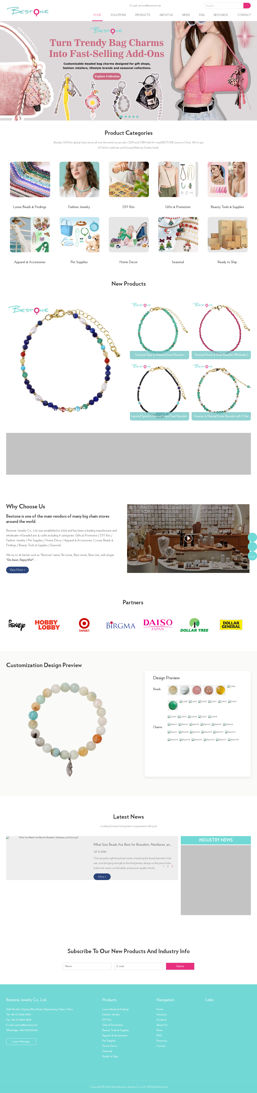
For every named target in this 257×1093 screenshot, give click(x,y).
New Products (128, 284)
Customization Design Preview (44, 665)
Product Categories (129, 133)
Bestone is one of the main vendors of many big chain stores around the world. (57, 519)
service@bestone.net (149, 5)
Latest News (128, 817)
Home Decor (128, 262)
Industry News (216, 840)
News (186, 15)
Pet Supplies (79, 262)
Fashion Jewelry (79, 207)
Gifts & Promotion (178, 207)
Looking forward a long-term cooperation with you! (128, 826)
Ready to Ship (227, 262)
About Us (166, 15)
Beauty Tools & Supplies (227, 207)
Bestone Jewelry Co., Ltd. (26, 1000)
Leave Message (21, 1041)
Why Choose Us (25, 507)
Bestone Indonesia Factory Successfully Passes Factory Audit (133, 844)
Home (97, 15)
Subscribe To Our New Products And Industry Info (128, 951)
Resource (221, 15)
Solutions (118, 15)
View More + (17, 570)
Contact (244, 15)
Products (142, 15)
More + (102, 876)
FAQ (202, 15)
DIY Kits (128, 207)
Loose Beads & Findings (29, 207)
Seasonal (178, 262)
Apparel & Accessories (29, 262)
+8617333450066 (28, 1030)
